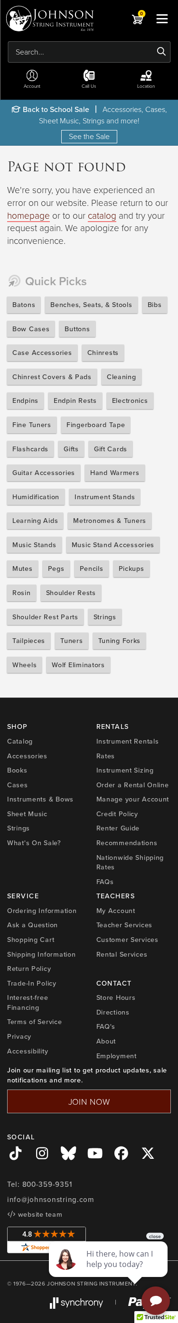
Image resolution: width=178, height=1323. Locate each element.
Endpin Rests (75, 400)
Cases (17, 785)
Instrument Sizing (125, 770)
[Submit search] (161, 52)
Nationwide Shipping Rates (130, 862)
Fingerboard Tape (95, 424)
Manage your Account (132, 799)
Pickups (131, 568)
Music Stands (34, 545)
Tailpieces (28, 640)
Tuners (71, 640)
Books (17, 770)
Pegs (56, 568)
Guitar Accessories (43, 472)
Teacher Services (124, 925)
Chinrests (103, 352)
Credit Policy (117, 814)
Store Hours (116, 997)
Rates (105, 756)
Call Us (89, 86)
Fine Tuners (31, 424)
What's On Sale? (34, 843)
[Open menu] (161, 18)
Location (146, 86)
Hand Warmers (115, 472)
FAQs (105, 881)
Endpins (25, 400)
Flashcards (30, 449)
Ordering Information (41, 910)
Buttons (77, 329)
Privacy (19, 1036)
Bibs (155, 304)
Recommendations (127, 843)
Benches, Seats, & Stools (91, 304)
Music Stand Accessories (113, 545)
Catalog (20, 741)
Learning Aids (35, 520)
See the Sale (89, 136)
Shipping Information (41, 954)
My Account (115, 910)
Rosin (21, 592)
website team (39, 1214)
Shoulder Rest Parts (45, 617)
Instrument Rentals (127, 741)
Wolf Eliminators (78, 665)
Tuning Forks (119, 640)
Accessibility (27, 1051)
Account (32, 86)
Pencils (91, 568)
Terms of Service (34, 1021)
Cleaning (121, 377)
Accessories (27, 756)
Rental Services (122, 954)
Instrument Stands (105, 497)
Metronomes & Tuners (109, 520)
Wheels (24, 665)
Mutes (22, 568)
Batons (23, 304)
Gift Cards (110, 449)
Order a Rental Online (132, 785)
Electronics (130, 400)
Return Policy (29, 968)
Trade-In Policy (31, 983)
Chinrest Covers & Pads (52, 377)
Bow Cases (30, 329)
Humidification (35, 497)
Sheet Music (27, 814)
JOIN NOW (89, 1101)
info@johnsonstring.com (50, 1199)
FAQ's (106, 1026)
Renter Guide (118, 828)
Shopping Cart (30, 939)
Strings (105, 617)
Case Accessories (42, 352)
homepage (28, 215)
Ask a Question (32, 925)
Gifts (71, 449)
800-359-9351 (47, 1184)
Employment (116, 1056)
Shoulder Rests (71, 592)
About (106, 1041)
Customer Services (127, 939)
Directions (113, 1012)
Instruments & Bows (40, 799)
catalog (102, 215)
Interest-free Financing (27, 1002)
